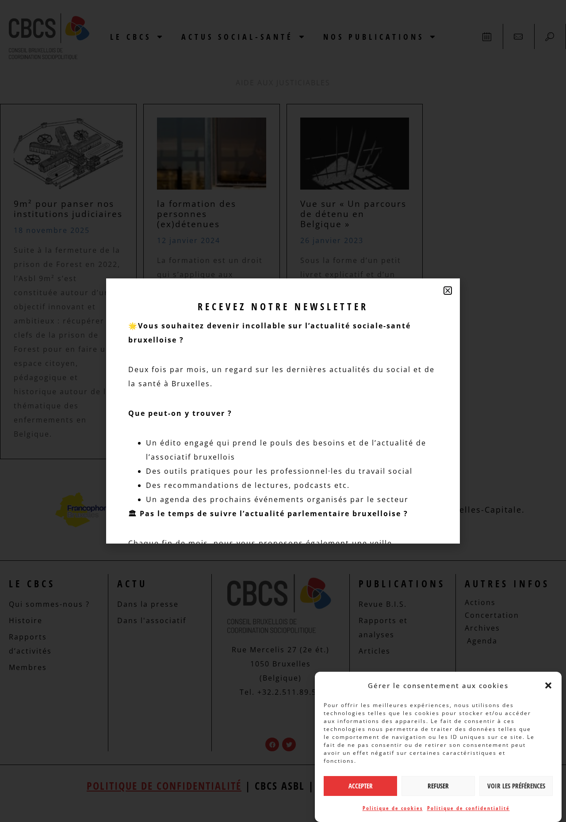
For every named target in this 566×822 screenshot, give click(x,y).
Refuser (438, 786)
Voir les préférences (516, 786)
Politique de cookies (393, 808)
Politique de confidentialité (468, 808)
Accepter (360, 786)
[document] (283, 411)
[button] (548, 685)
